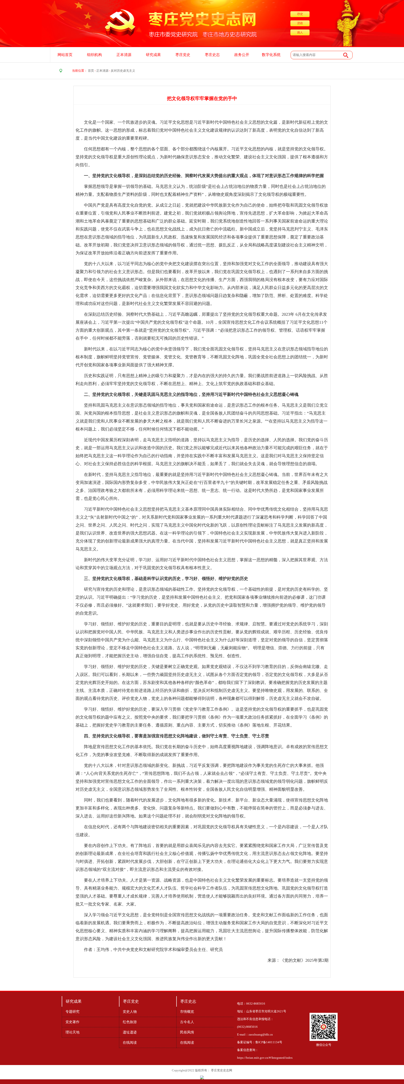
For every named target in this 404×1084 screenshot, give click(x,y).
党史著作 (72, 1022)
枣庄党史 (182, 55)
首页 (91, 70)
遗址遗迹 (130, 1032)
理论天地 (72, 1032)
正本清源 (123, 55)
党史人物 (130, 1011)
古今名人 (187, 1022)
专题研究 (72, 1011)
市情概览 (187, 1011)
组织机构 (94, 55)
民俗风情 (187, 1032)
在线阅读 (130, 1042)
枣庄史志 (212, 55)
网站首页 (65, 55)
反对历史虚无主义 (123, 70)
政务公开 (241, 55)
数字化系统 (271, 55)
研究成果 (153, 55)
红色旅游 (130, 1022)
